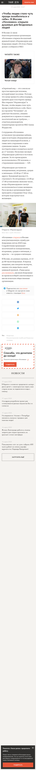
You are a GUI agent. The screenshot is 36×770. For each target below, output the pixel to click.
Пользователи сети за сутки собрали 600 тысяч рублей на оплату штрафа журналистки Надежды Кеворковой (17, 446)
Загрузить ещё (18, 457)
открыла (16, 237)
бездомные (10, 335)
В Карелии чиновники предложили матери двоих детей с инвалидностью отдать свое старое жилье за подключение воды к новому (18, 387)
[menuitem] (2, 2)
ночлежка (10, 340)
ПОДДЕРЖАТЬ (18, 765)
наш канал (23, 288)
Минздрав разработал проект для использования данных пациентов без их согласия (17, 403)
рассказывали (8, 273)
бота (23, 293)
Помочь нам (29, 2)
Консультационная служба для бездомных (20, 338)
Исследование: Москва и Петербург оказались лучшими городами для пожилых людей (16, 417)
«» (22, 359)
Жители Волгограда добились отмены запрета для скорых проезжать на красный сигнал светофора (16, 432)
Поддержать (10, 364)
